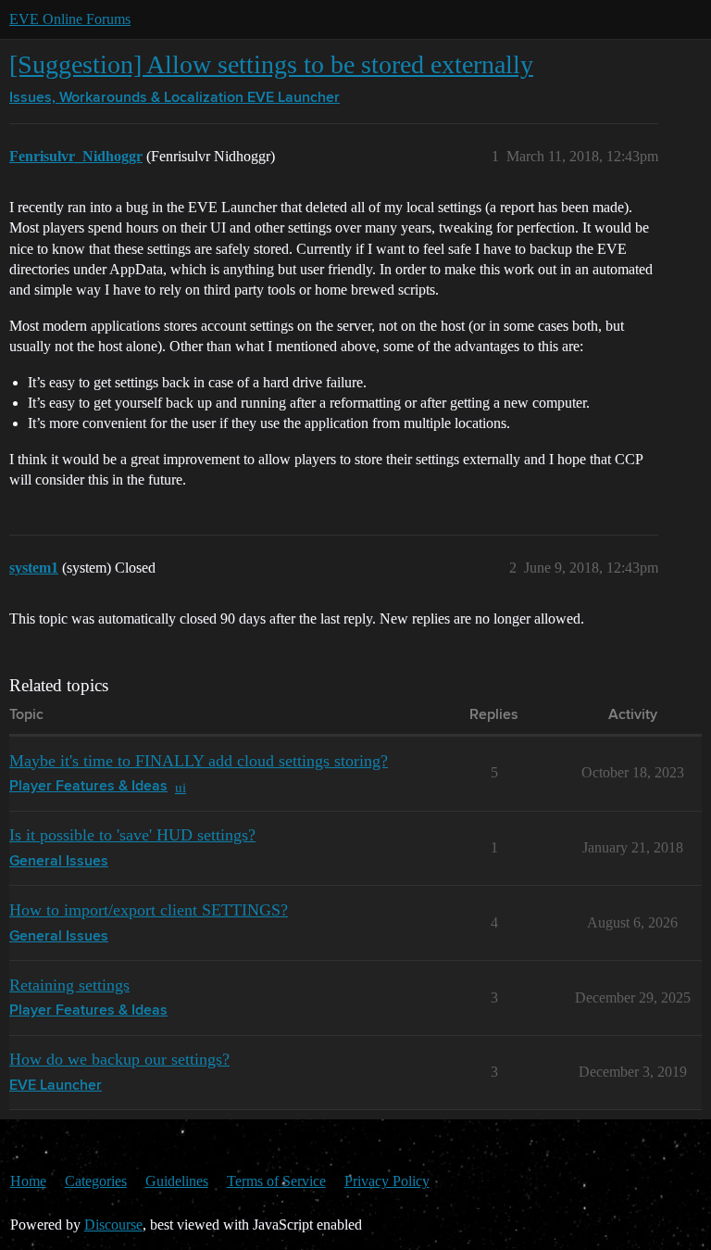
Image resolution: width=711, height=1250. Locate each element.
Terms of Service (276, 1181)
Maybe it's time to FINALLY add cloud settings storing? (198, 760)
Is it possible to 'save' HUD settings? (132, 835)
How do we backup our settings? (119, 1059)
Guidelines (176, 1181)
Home (28, 1181)
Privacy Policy (387, 1181)
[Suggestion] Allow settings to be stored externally (271, 64)
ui (180, 787)
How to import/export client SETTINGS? (148, 910)
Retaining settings (69, 985)
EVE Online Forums (70, 19)
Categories (96, 1181)
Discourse (113, 1224)
